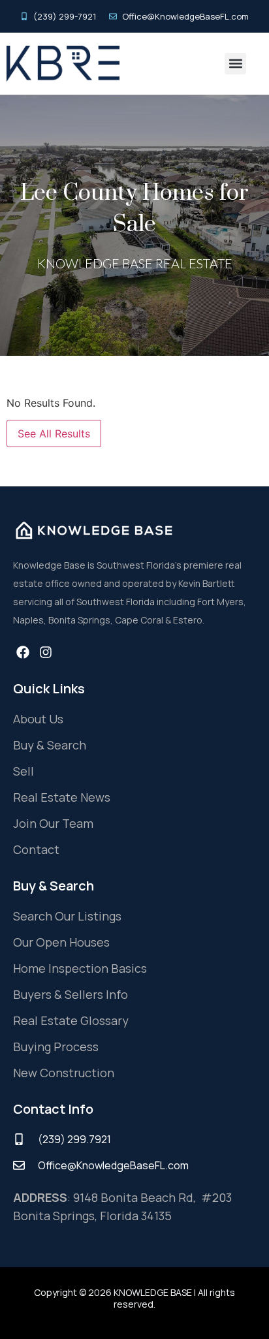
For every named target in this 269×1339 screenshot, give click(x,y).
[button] (235, 63)
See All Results (54, 433)
